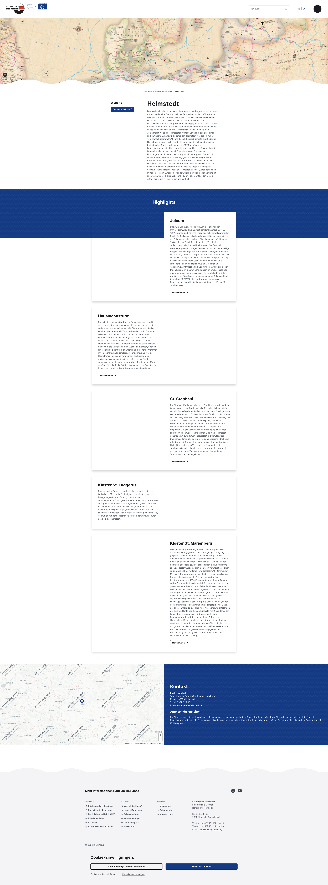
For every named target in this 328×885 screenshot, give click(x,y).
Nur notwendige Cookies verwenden (126, 866)
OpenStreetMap (141, 743)
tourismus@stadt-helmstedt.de (187, 705)
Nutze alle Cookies (201, 866)
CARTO (160, 743)
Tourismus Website (121, 109)
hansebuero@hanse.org (211, 829)
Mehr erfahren (178, 292)
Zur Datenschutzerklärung (103, 874)
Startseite (148, 91)
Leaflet (129, 743)
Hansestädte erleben (163, 91)
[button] (82, 701)
